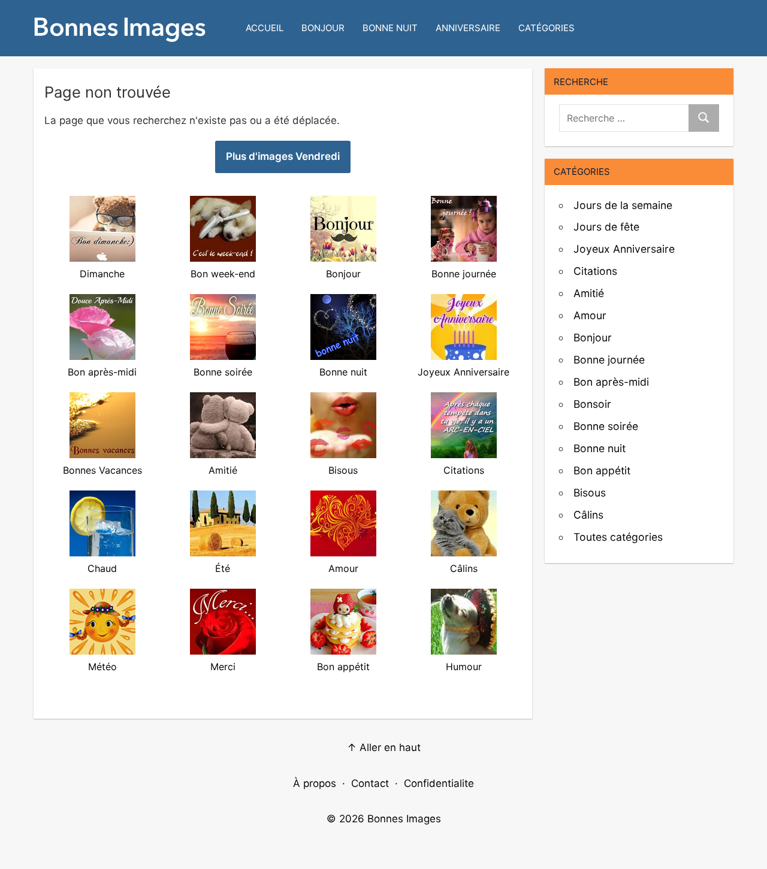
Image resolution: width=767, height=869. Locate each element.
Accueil (264, 28)
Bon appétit (601, 470)
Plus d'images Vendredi (283, 156)
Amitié (588, 293)
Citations (595, 271)
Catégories (546, 28)
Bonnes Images (404, 819)
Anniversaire (468, 28)
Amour (589, 315)
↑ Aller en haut (384, 747)
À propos (314, 783)
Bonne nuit (390, 28)
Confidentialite (439, 783)
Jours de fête (606, 226)
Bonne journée (609, 359)
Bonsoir (592, 404)
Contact (370, 783)
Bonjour (323, 28)
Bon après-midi (611, 382)
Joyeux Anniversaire (624, 249)
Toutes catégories (618, 537)
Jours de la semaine (622, 205)
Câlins (588, 514)
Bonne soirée (605, 426)
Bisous (589, 492)
